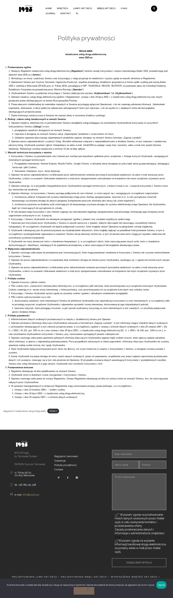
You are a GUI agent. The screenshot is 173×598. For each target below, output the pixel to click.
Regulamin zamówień (66, 456)
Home (48, 8)
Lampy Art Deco (82, 8)
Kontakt (65, 13)
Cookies (58, 469)
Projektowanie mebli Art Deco (84, 577)
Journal (50, 13)
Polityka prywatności (65, 465)
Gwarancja (60, 460)
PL (77, 13)
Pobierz (53, 411)
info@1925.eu (31, 494)
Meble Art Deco (106, 8)
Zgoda (161, 585)
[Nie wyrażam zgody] (84, 591)
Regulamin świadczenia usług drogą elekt (24, 411)
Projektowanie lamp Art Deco (34, 577)
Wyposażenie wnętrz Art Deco (134, 577)
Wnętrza (62, 8)
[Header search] (154, 8)
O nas (124, 8)
